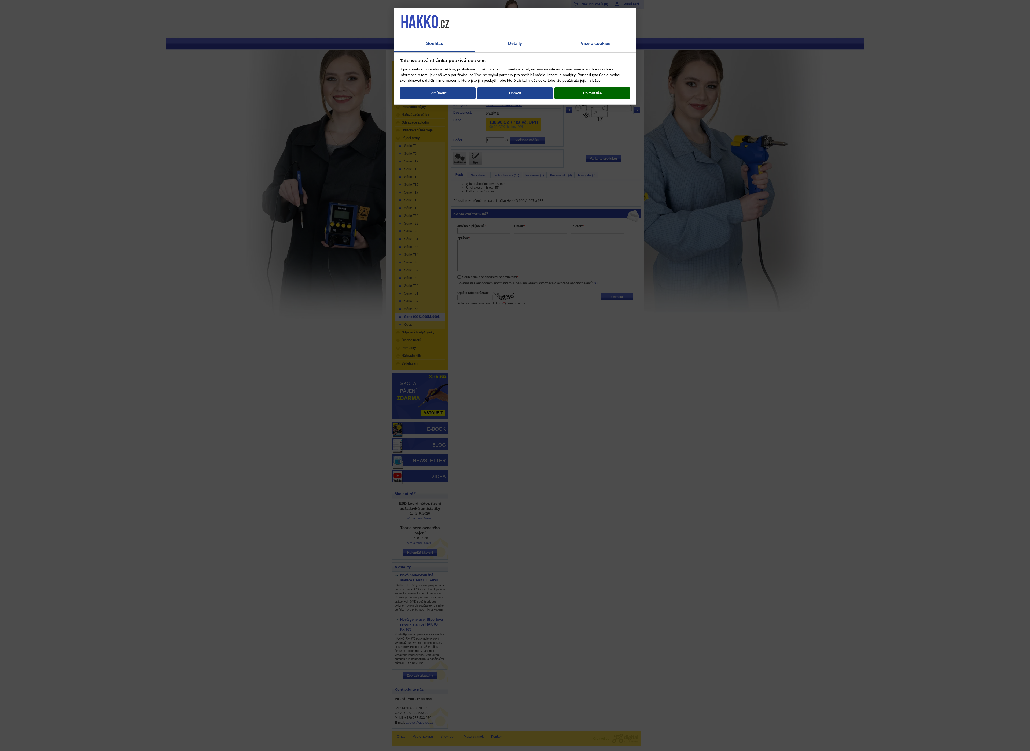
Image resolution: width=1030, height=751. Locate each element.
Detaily (515, 43)
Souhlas (434, 43)
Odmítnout (437, 93)
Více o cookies (595, 43)
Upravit (515, 93)
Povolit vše (592, 93)
